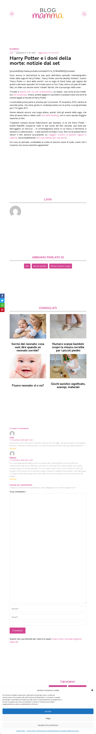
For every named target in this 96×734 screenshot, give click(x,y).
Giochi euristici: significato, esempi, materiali (68, 385)
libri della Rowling (50, 115)
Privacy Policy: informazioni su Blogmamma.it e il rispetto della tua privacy (53, 731)
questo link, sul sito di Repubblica (36, 91)
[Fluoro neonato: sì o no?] (28, 366)
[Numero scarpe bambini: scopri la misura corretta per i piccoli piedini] (68, 326)
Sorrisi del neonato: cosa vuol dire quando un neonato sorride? (28, 347)
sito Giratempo (20, 94)
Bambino (14, 49)
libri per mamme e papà (60, 266)
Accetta (48, 711)
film (27, 266)
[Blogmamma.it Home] (48, 13)
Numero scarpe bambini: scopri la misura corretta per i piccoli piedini (68, 347)
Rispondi (13, 449)
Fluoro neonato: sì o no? (28, 385)
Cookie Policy (20, 731)
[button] (92, 690)
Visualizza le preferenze (48, 725)
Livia (11, 53)
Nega (48, 718)
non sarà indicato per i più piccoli (51, 137)
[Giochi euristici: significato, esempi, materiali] (68, 366)
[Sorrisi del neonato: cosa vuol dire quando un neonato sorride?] (28, 326)
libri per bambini (40, 266)
